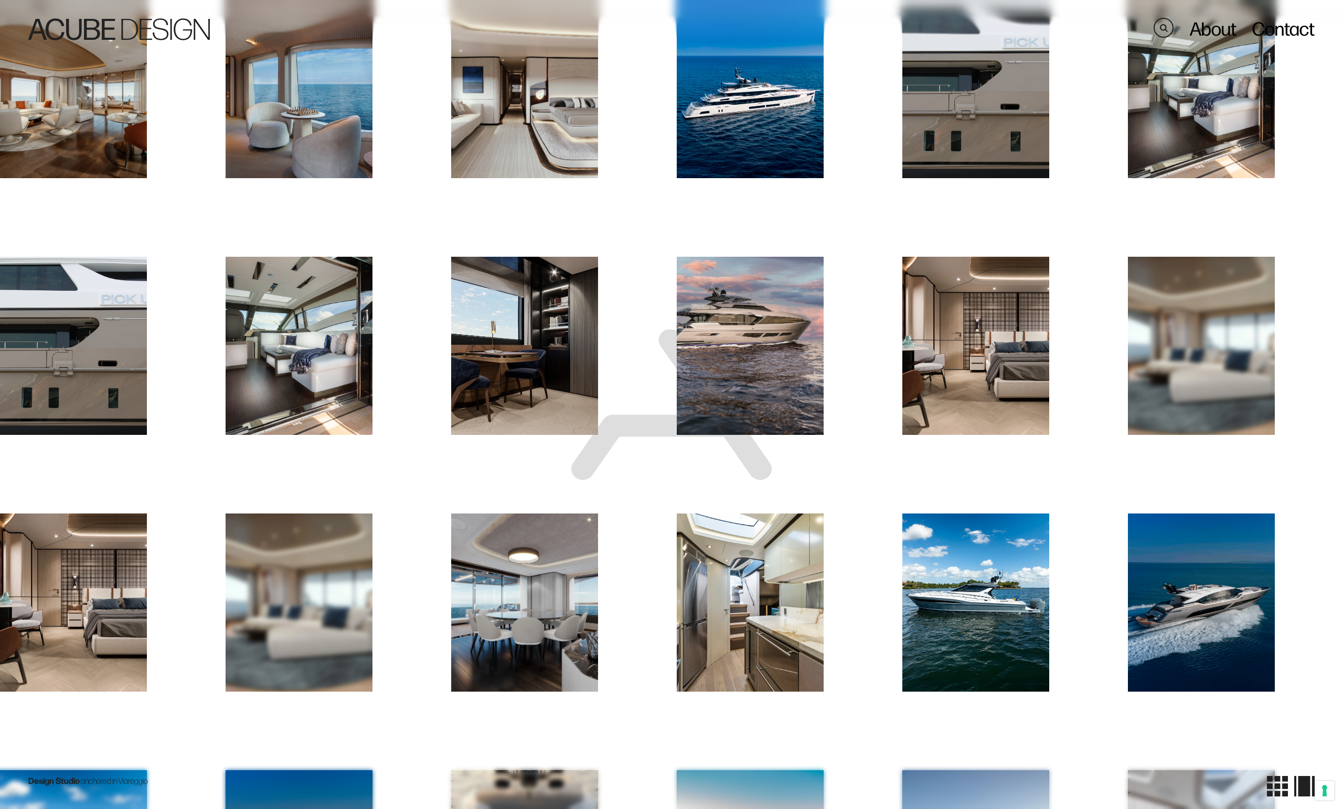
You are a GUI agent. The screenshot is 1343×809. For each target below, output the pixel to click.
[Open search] (1164, 28)
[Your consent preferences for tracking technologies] (1325, 791)
